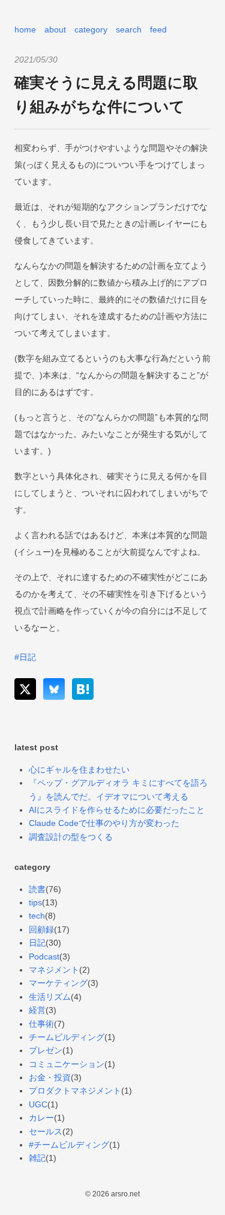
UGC (38, 1104)
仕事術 (41, 1024)
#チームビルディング (69, 1144)
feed (158, 29)
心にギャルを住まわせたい (79, 769)
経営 (37, 1010)
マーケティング (58, 983)
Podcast (44, 956)
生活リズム (50, 997)
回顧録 (41, 929)
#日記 (25, 657)
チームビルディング (66, 1037)
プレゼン (45, 1050)
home (25, 29)
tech (37, 915)
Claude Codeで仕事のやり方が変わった (104, 823)
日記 (37, 942)
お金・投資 (50, 1077)
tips (35, 902)
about (55, 29)
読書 (37, 889)
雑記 (37, 1158)
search (129, 29)
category (90, 29)
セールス (45, 1131)
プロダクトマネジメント (75, 1090)
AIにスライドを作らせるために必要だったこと (117, 810)
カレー (41, 1117)
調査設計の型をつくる (71, 837)
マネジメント (54, 970)
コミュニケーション (66, 1064)
